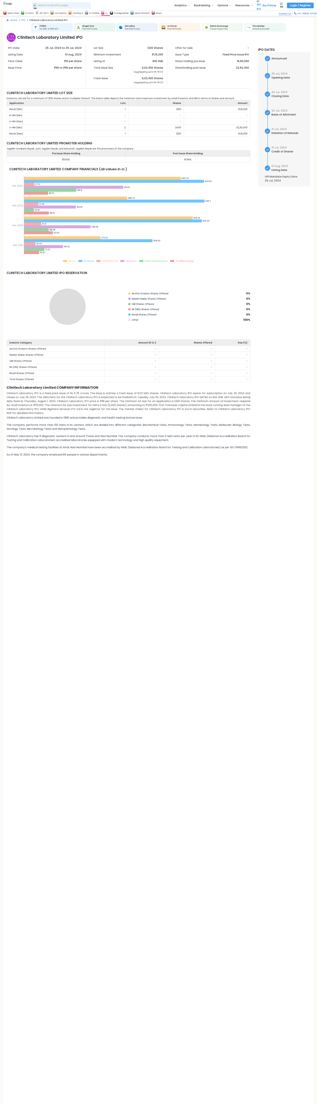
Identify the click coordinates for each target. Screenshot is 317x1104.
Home (13, 20)
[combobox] (61, 5)
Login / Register (300, 5)
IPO (23, 20)
